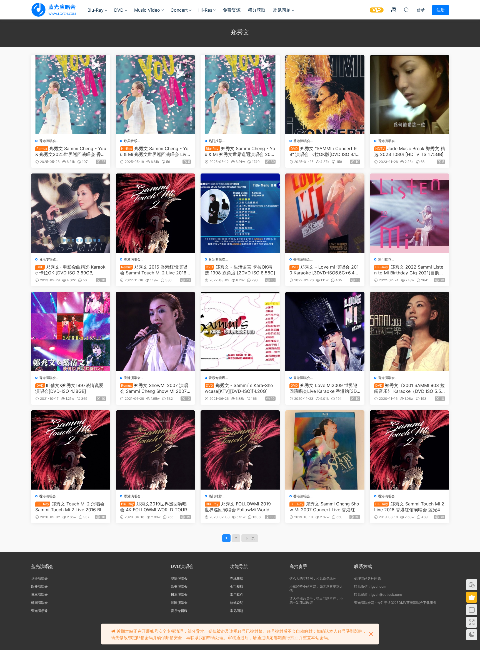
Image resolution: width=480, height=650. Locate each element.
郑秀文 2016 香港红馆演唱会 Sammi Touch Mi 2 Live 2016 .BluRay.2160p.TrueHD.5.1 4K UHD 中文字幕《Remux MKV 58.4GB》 (154, 269)
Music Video (147, 10)
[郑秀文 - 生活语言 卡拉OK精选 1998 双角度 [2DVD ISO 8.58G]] (240, 213)
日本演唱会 (39, 594)
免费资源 (232, 10)
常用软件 (236, 594)
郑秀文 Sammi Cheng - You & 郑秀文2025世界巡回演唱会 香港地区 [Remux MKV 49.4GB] (70, 151)
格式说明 (236, 603)
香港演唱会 (47, 141)
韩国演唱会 (39, 603)
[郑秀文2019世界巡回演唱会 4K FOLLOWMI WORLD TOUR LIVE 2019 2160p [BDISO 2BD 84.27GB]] (155, 450)
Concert (179, 10)
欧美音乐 (130, 141)
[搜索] (406, 10)
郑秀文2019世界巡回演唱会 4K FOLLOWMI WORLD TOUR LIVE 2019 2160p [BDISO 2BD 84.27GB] (155, 506)
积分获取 (257, 10)
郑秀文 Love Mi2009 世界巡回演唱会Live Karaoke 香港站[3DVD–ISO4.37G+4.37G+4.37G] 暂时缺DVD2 (324, 388)
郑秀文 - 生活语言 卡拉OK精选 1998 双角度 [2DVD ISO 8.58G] (240, 269)
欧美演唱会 (39, 586)
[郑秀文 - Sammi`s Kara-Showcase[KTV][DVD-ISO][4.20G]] (240, 331)
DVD (119, 10)
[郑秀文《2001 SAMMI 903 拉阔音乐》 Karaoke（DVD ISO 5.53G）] (409, 331)
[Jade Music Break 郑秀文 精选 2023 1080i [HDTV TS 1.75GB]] (409, 94)
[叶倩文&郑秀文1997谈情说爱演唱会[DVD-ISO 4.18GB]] (70, 331)
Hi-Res (205, 10)
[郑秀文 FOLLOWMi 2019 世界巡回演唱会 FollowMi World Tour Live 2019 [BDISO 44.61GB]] (240, 450)
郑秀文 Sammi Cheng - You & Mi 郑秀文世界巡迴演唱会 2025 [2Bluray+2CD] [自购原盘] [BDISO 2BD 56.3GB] (240, 151)
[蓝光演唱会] (53, 9)
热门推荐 (215, 141)
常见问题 (282, 10)
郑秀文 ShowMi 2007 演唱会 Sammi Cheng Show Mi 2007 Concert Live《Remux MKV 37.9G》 (154, 388)
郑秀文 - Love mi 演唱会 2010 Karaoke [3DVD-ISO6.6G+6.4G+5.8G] (324, 269)
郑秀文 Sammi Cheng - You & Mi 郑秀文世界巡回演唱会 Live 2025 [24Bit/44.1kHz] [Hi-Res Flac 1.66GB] (154, 151)
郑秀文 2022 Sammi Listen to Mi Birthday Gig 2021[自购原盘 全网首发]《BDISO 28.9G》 (409, 269)
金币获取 (236, 586)
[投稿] (393, 10)
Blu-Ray (96, 10)
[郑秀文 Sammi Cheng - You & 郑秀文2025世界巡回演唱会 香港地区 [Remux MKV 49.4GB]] (70, 94)
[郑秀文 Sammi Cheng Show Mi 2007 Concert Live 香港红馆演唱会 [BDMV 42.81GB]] (324, 450)
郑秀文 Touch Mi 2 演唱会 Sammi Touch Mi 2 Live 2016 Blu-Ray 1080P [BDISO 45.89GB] (70, 506)
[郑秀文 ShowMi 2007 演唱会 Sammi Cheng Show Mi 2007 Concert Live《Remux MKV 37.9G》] (155, 331)
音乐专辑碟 (47, 259)
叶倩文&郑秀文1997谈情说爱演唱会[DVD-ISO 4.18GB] (69, 388)
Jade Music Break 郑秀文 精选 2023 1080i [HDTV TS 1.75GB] (409, 151)
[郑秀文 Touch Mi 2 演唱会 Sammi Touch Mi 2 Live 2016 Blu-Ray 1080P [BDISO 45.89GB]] (70, 450)
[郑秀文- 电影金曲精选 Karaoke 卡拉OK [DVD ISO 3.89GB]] (70, 213)
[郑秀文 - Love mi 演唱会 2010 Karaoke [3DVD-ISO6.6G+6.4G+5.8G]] (324, 213)
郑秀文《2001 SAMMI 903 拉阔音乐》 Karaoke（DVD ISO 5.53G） (409, 388)
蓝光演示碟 (39, 611)
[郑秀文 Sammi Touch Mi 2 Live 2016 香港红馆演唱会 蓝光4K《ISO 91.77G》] (409, 450)
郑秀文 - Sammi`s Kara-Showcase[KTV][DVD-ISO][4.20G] (239, 388)
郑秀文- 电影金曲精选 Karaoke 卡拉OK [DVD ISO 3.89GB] (70, 269)
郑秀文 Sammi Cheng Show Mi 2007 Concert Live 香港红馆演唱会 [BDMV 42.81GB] (324, 506)
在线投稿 (236, 578)
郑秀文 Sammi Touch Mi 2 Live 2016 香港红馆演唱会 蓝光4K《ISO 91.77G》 (409, 506)
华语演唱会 (39, 578)
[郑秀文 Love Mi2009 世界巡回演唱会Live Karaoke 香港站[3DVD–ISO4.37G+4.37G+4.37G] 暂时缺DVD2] (324, 331)
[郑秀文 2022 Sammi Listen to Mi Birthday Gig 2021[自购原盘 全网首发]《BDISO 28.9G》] (409, 213)
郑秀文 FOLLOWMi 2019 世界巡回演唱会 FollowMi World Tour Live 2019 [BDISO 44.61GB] (239, 506)
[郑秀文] (324, 94)
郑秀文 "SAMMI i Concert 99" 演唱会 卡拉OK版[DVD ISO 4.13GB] (324, 151)
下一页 (250, 538)
